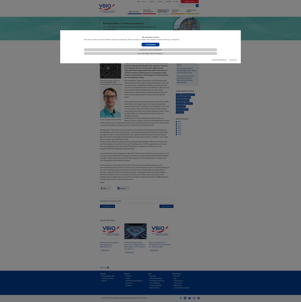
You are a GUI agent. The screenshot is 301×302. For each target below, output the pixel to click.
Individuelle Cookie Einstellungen (150, 50)
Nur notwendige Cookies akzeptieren (150, 53)
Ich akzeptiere (150, 44)
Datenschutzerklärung (219, 60)
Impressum (233, 60)
